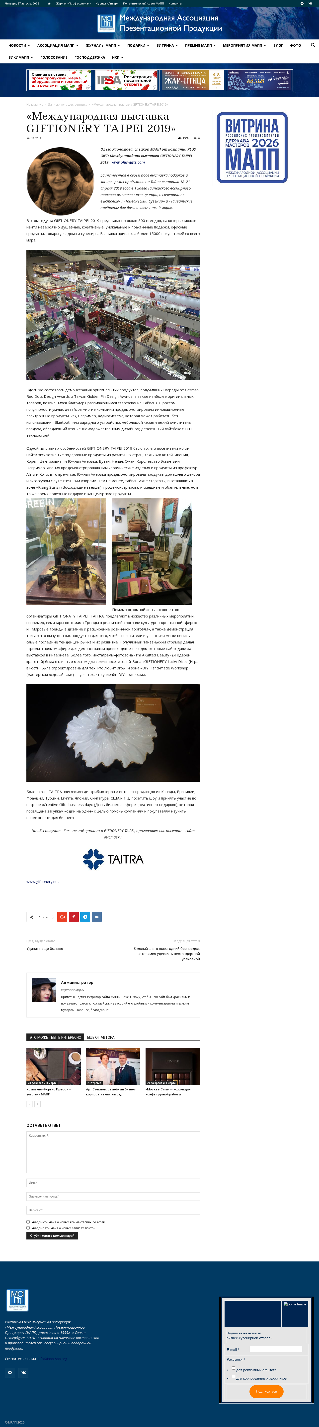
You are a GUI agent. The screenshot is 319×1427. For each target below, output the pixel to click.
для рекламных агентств (256, 1370)
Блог (278, 45)
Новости (17, 45)
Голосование (54, 57)
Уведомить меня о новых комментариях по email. (68, 1222)
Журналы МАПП (101, 45)
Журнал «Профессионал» (73, 3)
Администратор (77, 982)
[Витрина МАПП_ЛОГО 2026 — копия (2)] (252, 147)
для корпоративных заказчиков (261, 1378)
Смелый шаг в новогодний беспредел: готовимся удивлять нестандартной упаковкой (167, 953)
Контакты (175, 3)
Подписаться (266, 1391)
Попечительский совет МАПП (143, 3)
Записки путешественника (67, 104)
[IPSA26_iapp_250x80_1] (60, 80)
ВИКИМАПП (18, 57)
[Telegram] (302, 3)
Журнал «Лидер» (107, 3)
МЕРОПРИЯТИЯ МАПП (242, 45)
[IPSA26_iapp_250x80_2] (126, 80)
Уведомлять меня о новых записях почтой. (63, 1228)
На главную (34, 104)
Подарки (136, 45)
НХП (115, 57)
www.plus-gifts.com (128, 162)
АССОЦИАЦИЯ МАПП (56, 45)
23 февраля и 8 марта (42, 1083)
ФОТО (295, 45)
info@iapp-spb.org (52, 1358)
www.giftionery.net (42, 881)
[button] (313, 45)
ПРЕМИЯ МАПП (198, 45)
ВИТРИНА (165, 45)
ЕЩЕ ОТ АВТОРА (101, 1037)
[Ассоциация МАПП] (159, 23)
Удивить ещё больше (44, 948)
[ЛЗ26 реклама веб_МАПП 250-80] (259, 80)
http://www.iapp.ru (72, 990)
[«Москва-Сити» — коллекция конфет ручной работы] (173, 1066)
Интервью (94, 1083)
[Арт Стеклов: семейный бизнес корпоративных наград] (113, 1066)
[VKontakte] (310, 3)
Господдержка (90, 57)
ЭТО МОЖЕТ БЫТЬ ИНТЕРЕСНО (55, 1037)
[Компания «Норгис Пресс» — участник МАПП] (53, 1066)
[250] (193, 80)
